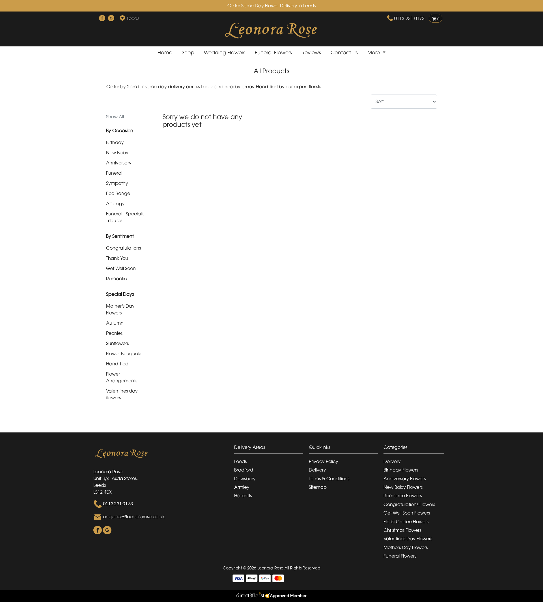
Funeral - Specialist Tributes (126, 217)
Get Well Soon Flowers (406, 513)
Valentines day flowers (122, 394)
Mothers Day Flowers (405, 547)
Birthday (115, 142)
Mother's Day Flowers (120, 309)
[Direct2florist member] (271, 596)
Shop (188, 52)
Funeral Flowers (273, 52)
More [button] (374, 52)
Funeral (114, 173)
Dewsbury (245, 478)
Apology (115, 203)
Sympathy (117, 183)
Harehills (243, 495)
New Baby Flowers (403, 487)
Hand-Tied (117, 364)
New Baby (117, 152)
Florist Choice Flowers (405, 521)
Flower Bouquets (123, 353)
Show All (115, 116)
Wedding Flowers (224, 52)
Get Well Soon (121, 268)
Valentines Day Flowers (407, 538)
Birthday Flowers (400, 470)
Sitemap (318, 487)
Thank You (117, 258)
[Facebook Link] (102, 18)
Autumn (115, 323)
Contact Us (344, 52)
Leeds (240, 461)
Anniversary (119, 163)
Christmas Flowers (402, 530)
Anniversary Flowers (404, 478)
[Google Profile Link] (111, 18)
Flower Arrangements (121, 377)
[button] (271, 449)
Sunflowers (117, 343)
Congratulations (123, 248)
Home (165, 52)
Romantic (116, 278)
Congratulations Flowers (409, 504)
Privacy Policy (323, 461)
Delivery (317, 470)
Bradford (243, 470)
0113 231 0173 (409, 18)
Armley (241, 487)
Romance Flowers (402, 495)
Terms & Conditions (329, 478)
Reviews (311, 52)
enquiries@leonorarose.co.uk (134, 516)
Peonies (114, 333)
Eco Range (118, 193)
